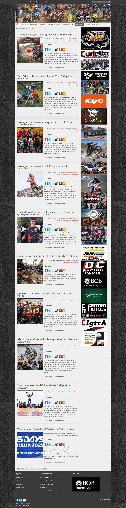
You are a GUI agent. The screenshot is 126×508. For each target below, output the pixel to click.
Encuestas (20, 481)
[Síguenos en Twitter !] (20, 501)
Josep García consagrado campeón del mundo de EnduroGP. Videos (46, 294)
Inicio (17, 28)
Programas (49, 2)
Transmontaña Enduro (48, 491)
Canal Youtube (46, 477)
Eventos (42, 24)
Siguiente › (38, 468)
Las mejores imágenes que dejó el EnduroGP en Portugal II (45, 34)
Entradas (22, 505)
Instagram (44, 487)
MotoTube (79, 24)
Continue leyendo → (59, 67)
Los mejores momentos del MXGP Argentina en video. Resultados (43, 167)
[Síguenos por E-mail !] (24, 501)
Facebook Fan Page (47, 484)
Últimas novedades (73, 40)
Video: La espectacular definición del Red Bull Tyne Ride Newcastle (43, 386)
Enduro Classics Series (48, 481)
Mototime (63, 38)
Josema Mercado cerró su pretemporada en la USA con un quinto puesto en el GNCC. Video (45, 213)
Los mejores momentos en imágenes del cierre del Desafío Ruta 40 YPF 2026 (45, 123)
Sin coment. (49, 67)
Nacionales (34, 24)
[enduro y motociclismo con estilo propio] (63, 22)
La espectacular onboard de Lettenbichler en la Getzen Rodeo (47, 256)
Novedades (39, 2)
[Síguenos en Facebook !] (17, 501)
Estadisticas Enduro (54, 24)
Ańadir (27, 505)
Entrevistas (24, 24)
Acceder (18, 505)
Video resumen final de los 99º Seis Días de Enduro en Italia (45, 429)
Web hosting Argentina (105, 499)
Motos (88, 24)
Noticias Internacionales (62, 40)
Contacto (30, 2)
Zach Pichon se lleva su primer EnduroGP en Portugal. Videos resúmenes (46, 77)
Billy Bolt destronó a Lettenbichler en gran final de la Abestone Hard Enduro (47, 340)
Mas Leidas (96, 24)
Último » (45, 468)
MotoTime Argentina (25, 503)
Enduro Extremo (68, 24)
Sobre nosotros (20, 2)
